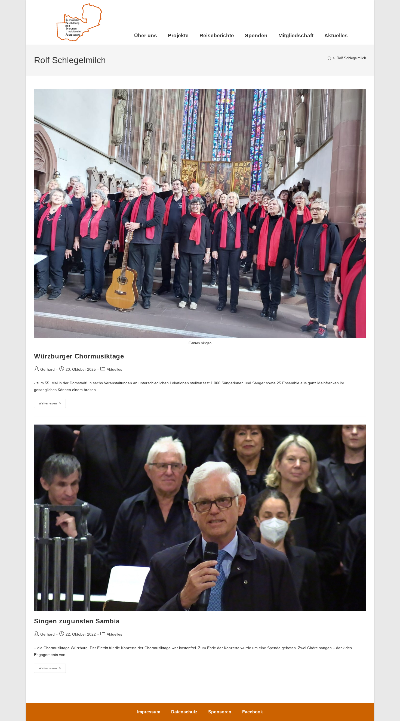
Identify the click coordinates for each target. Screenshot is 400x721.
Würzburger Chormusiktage (79, 356)
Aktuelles (336, 35)
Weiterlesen (52, 402)
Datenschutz (184, 712)
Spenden (256, 35)
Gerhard (47, 369)
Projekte (178, 35)
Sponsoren (219, 712)
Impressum (148, 712)
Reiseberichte (216, 35)
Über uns (145, 35)
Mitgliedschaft (295, 35)
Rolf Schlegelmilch (351, 58)
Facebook (252, 712)
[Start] (329, 58)
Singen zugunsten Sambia (77, 621)
